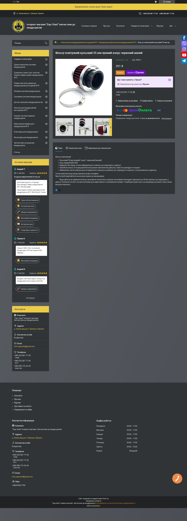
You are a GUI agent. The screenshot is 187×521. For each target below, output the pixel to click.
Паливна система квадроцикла (27, 91)
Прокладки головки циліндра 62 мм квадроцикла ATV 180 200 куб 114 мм (31, 191)
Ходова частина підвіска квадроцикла (24, 117)
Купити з (131, 73)
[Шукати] (46, 43)
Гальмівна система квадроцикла (27, 97)
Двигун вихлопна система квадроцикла (25, 66)
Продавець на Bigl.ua (93, 501)
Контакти (120, 26)
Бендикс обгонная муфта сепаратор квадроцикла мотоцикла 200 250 (31, 280)
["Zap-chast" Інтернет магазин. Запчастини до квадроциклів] (18, 26)
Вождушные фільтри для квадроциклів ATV (117, 42)
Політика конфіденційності (125, 503)
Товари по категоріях (140, 26)
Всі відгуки (30, 298)
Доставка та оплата (22, 406)
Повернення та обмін (23, 410)
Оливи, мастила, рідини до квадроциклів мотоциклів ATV (26, 84)
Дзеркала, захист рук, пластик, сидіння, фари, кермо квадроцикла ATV (28, 75)
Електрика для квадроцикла (26, 132)
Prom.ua (106, 499)
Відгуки (160, 26)
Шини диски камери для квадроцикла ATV (24, 125)
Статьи (17, 152)
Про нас (106, 26)
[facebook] (56, 190)
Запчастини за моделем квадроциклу (24, 144)
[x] (59, 190)
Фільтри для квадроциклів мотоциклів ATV (79, 42)
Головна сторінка (89, 26)
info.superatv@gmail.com (24, 346)
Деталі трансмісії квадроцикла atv (28, 102)
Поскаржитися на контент (105, 503)
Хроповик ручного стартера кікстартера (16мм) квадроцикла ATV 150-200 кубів (30, 184)
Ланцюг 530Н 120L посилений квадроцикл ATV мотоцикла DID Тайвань (29, 250)
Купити (120, 73)
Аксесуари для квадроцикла (26, 137)
